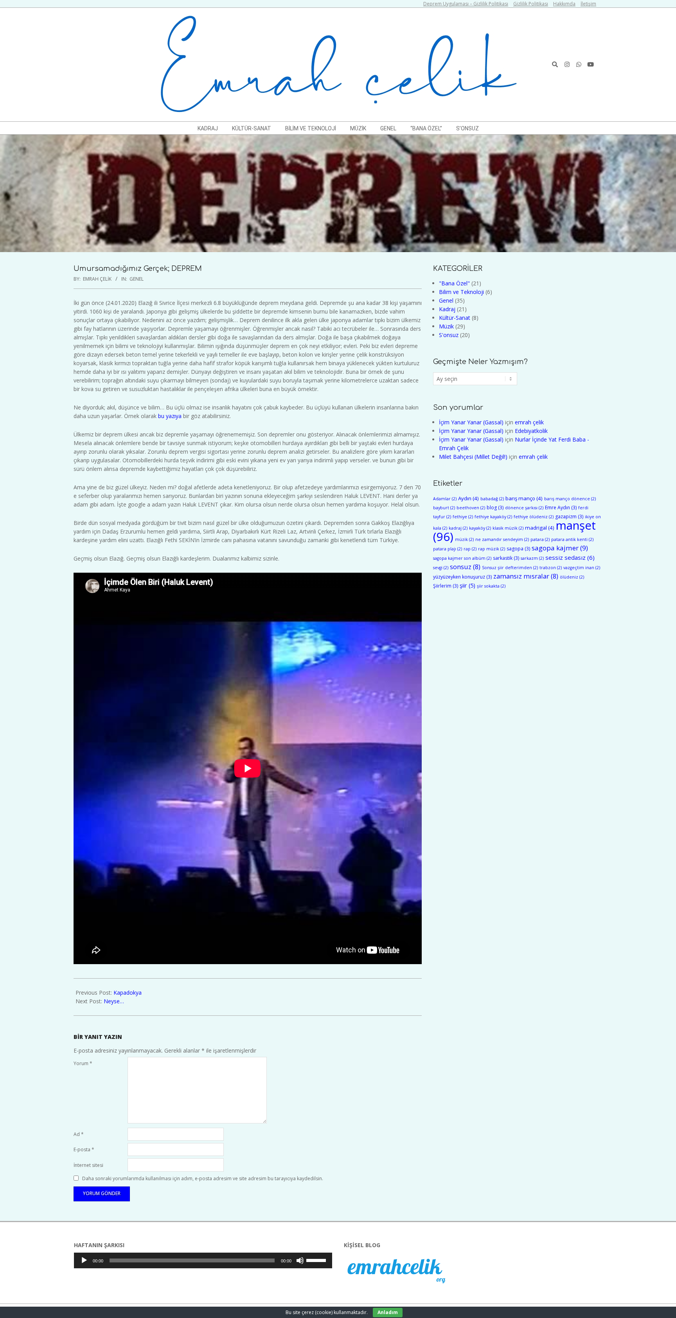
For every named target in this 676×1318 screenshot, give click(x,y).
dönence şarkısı (524, 507)
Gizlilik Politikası (530, 3)
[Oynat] (84, 1260)
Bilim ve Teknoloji (461, 292)
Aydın (468, 498)
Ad (79, 1134)
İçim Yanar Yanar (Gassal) (471, 422)
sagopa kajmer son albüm (462, 558)
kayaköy (480, 528)
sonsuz (465, 566)
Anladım (388, 1312)
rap (470, 549)
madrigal (539, 527)
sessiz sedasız (570, 557)
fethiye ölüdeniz (534, 516)
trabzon (550, 567)
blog (495, 507)
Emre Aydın (561, 507)
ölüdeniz (572, 577)
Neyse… (114, 1001)
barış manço (524, 498)
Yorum (83, 1063)
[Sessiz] (300, 1260)
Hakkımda (564, 3)
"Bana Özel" (454, 283)
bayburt (444, 507)
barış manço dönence (570, 498)
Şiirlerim (445, 585)
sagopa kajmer (560, 547)
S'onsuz (448, 335)
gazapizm (569, 516)
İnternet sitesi (88, 1165)
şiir (467, 585)
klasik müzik (508, 528)
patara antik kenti (572, 539)
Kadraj (447, 309)
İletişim (588, 3)
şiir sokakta (491, 586)
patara (540, 539)
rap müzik (491, 549)
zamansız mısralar (525, 576)
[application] (203, 1260)
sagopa (518, 548)
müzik (464, 539)
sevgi (440, 567)
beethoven (471, 507)
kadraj (458, 528)
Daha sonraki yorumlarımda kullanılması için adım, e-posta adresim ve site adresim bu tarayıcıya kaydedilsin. (202, 1178)
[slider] (317, 1260)
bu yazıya (170, 416)
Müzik (446, 326)
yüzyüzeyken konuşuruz (462, 576)
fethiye (463, 516)
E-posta (84, 1149)
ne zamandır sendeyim (502, 539)
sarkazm (532, 558)
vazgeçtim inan (581, 567)
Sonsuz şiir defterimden (510, 567)
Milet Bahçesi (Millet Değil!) (473, 456)
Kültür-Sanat (454, 317)
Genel (136, 279)
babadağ (492, 498)
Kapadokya (127, 992)
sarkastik (506, 558)
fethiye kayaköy (493, 516)
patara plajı (447, 549)
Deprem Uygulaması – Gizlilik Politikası (465, 3)
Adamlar (445, 498)
